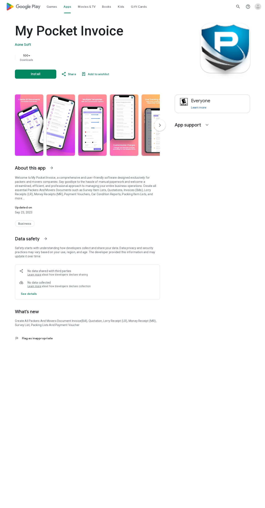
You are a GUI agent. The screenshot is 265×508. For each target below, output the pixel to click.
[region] (98, 57)
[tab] (51, 6)
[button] (29, 125)
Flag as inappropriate (34, 338)
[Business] (25, 223)
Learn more (34, 274)
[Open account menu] (258, 7)
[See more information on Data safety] (46, 239)
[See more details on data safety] (29, 294)
